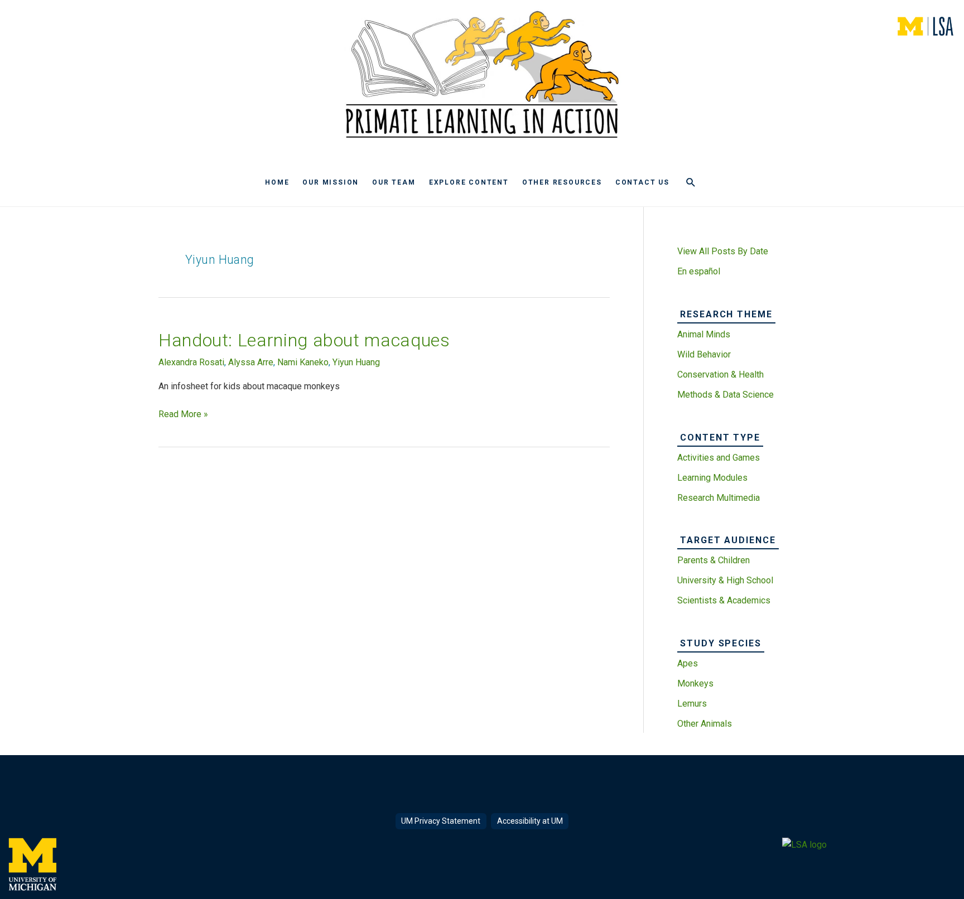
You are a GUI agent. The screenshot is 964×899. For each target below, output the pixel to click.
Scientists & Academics (723, 600)
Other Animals (704, 723)
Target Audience (728, 540)
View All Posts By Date (722, 251)
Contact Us (642, 182)
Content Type (720, 437)
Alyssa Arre (250, 362)
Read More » (183, 415)
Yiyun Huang (356, 362)
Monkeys (695, 683)
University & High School (725, 580)
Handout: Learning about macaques (304, 340)
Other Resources (562, 182)
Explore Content (469, 182)
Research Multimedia (718, 497)
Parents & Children (713, 560)
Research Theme (726, 314)
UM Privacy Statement (440, 820)
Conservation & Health (720, 374)
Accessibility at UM (530, 820)
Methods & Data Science (725, 394)
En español (698, 271)
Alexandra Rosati (191, 362)
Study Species (720, 643)
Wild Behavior (704, 354)
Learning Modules (712, 477)
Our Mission (330, 182)
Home (277, 182)
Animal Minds (703, 334)
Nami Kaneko (303, 362)
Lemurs (692, 703)
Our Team (393, 182)
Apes (687, 663)
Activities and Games (718, 457)
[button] (691, 182)
